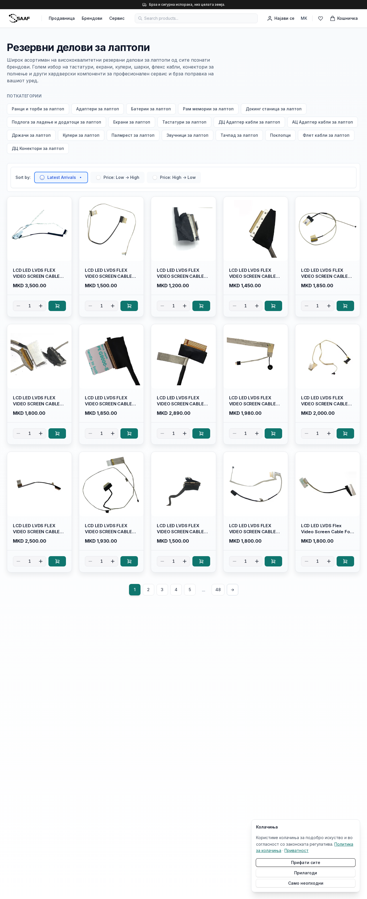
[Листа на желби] (320, 18)
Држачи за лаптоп (31, 135)
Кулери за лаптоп (81, 135)
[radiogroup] (117, 177)
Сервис (116, 18)
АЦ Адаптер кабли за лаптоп (322, 122)
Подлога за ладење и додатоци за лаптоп (56, 122)
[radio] (42, 177)
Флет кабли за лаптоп (326, 135)
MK (304, 18)
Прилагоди (305, 872)
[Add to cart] (57, 306)
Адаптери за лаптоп (97, 108)
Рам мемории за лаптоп (208, 108)
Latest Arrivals (61, 177)
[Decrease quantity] (18, 306)
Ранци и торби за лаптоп (38, 108)
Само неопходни (305, 883)
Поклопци (280, 135)
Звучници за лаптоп (187, 135)
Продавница (62, 18)
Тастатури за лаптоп (184, 122)
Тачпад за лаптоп (239, 135)
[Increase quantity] (41, 306)
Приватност (296, 850)
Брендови (92, 18)
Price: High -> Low (178, 177)
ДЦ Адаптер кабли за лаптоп (249, 122)
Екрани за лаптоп (131, 122)
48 (218, 589)
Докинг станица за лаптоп (274, 108)
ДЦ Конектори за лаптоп (38, 148)
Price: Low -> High (121, 177)
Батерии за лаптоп (151, 108)
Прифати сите (305, 862)
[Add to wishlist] (64, 203)
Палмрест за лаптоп (133, 135)
